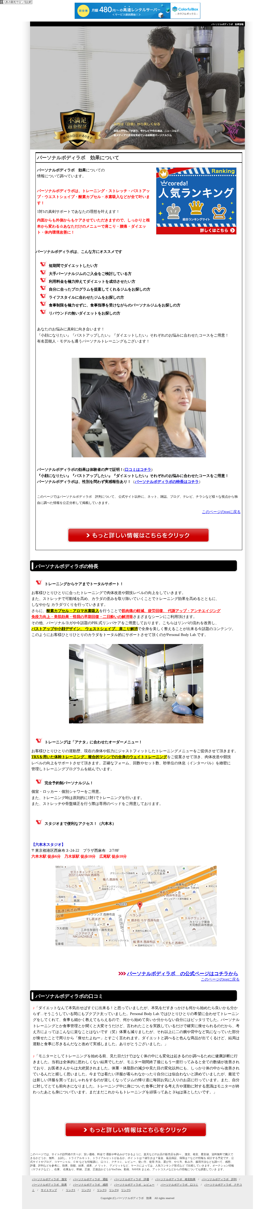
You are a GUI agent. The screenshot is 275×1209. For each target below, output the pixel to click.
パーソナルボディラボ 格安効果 (175, 1179)
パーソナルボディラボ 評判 (219, 1179)
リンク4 (113, 1190)
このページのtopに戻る (221, 512)
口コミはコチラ (138, 470)
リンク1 (70, 1190)
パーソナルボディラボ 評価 (131, 1179)
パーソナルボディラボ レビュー (134, 1184)
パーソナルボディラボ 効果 (49, 1184)
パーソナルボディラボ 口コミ (179, 1184)
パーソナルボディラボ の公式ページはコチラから (182, 973)
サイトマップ (49, 1190)
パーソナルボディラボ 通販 (90, 1179)
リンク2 (86, 1190)
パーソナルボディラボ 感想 (90, 1184)
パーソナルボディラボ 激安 (49, 1179)
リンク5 (126, 1190)
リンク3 (101, 1190)
